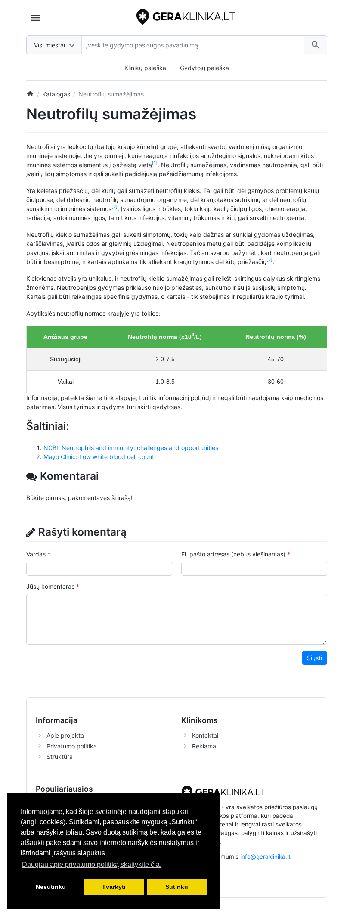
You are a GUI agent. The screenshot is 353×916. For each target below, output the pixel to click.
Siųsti (314, 657)
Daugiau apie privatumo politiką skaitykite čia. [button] (91, 864)
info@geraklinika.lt (265, 856)
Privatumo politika (71, 746)
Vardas (36, 554)
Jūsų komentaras (50, 586)
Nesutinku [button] (51, 886)
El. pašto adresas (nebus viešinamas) (233, 554)
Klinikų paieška (145, 67)
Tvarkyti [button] (114, 886)
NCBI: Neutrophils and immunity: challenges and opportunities (130, 447)
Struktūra (59, 756)
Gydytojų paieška (204, 67)
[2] (114, 207)
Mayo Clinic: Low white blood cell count (98, 456)
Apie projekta (65, 735)
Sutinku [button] (176, 886)
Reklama (204, 746)
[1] (155, 163)
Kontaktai (205, 735)
